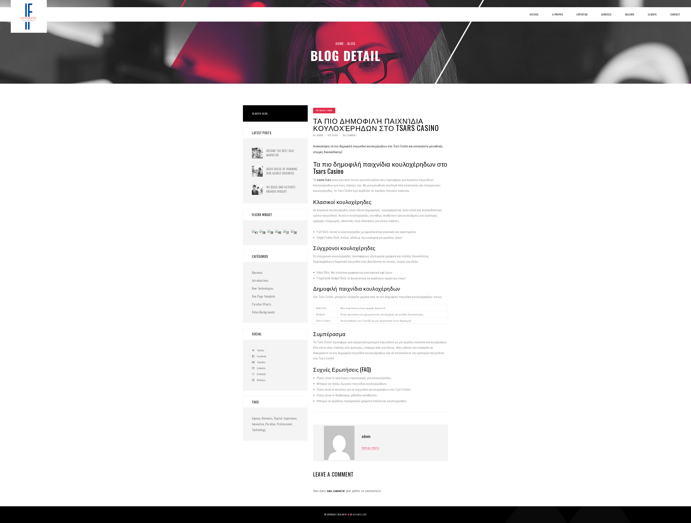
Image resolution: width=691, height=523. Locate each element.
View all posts (370, 448)
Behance (261, 380)
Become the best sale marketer (280, 153)
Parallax (270, 424)
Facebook (261, 356)
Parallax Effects (261, 304)
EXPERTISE (582, 14)
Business (257, 272)
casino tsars (324, 180)
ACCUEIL (534, 14)
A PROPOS (557, 14)
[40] (279, 233)
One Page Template (263, 296)
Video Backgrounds (263, 312)
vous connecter (336, 491)
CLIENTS (652, 14)
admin (366, 436)
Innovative (258, 424)
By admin (318, 135)
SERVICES (606, 14)
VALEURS (629, 14)
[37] (287, 233)
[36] (295, 233)
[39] (271, 233)
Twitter (260, 350)
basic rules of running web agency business (281, 171)
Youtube (261, 362)
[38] (263, 233)
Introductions (260, 280)
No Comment (350, 135)
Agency (256, 418)
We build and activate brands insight (280, 189)
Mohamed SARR (360, 514)
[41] (255, 233)
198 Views (333, 135)
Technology (258, 430)
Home (340, 43)
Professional (284, 424)
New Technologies (262, 288)
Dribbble (261, 374)
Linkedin (261, 368)
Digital (278, 418)
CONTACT (675, 14)
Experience (290, 418)
